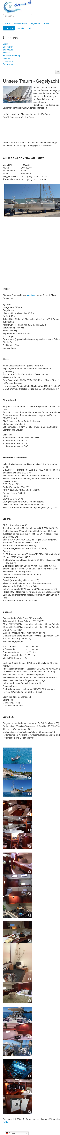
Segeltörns (35, 23)
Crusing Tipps (8, 61)
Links (30, 28)
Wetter (47, 23)
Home (7, 23)
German (11, 1133)
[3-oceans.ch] (17, 6)
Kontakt (20, 28)
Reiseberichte (20, 23)
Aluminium (31, 295)
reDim (5, 1121)
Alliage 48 (6, 58)
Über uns (9, 28)
